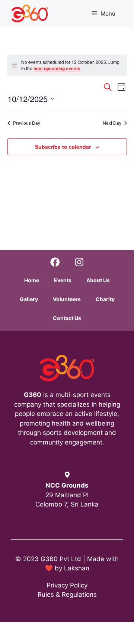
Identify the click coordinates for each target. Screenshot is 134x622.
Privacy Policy (67, 585)
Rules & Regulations (67, 594)
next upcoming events (57, 68)
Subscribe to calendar (63, 146)
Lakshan (76, 568)
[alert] (67, 65)
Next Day (112, 123)
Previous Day (26, 123)
